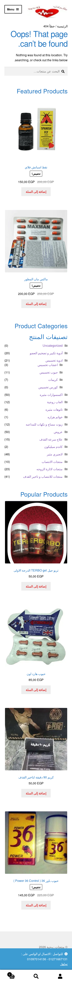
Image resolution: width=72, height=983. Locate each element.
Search (36, 976)
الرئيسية (62, 26)
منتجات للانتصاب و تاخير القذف (43, 476)
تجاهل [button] (64, 964)
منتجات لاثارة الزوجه (49, 469)
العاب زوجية (55, 402)
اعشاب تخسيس (48, 365)
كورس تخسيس (48, 387)
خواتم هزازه (55, 417)
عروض (58, 432)
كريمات (53, 379)
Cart (16, 973)
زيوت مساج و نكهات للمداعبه (44, 424)
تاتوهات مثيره (54, 409)
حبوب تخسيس (49, 372)
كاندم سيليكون (53, 446)
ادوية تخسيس (54, 360)
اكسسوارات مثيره (51, 394)
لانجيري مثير (55, 454)
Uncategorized (53, 345)
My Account (60, 976)
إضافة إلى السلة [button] (36, 191)
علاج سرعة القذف (51, 439)
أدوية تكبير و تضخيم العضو (46, 353)
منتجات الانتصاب (52, 461)
